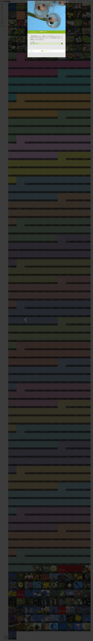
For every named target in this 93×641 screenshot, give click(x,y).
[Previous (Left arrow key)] (25, 320)
